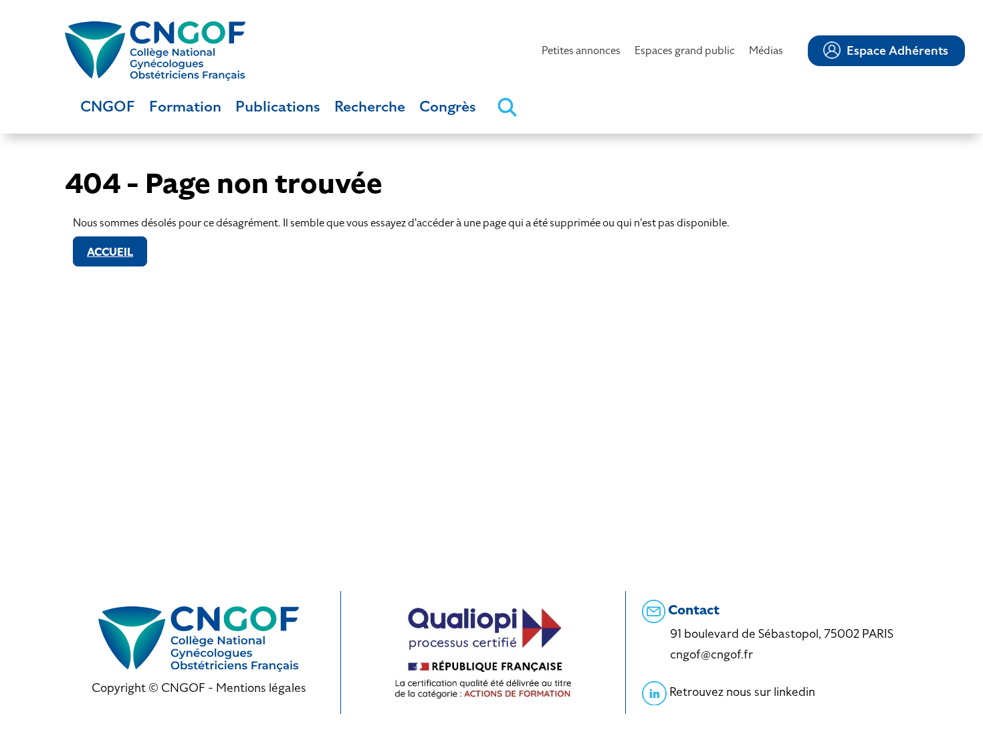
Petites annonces (581, 50)
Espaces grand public (685, 50)
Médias (766, 50)
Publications (277, 106)
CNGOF (107, 106)
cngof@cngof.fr (711, 654)
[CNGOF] (155, 50)
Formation (185, 106)
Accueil (110, 252)
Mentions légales (261, 687)
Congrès (447, 106)
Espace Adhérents (897, 51)
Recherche (369, 106)
